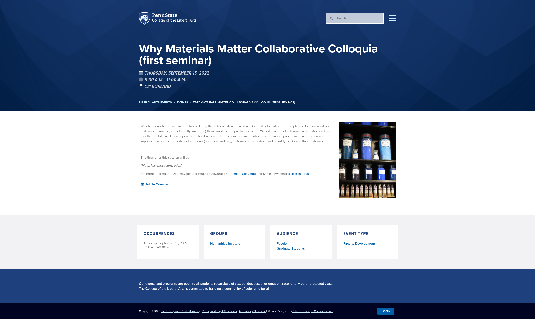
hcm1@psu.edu (245, 173)
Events (182, 102)
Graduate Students (291, 248)
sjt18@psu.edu (298, 173)
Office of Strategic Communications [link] (312, 311)
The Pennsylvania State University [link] (180, 311)
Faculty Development (359, 243)
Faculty (282, 243)
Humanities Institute (225, 243)
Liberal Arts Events (155, 102)
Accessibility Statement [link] (252, 311)
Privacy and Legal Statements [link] (219, 311)
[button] (392, 18)
